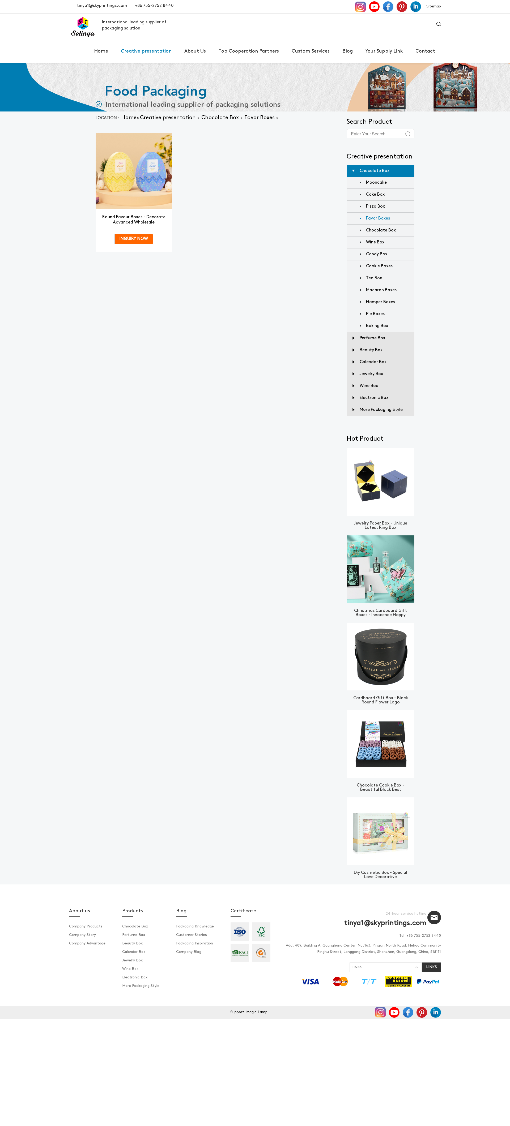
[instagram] (361, 6)
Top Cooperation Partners (249, 51)
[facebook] (388, 6)
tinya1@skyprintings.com (102, 6)
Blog (347, 51)
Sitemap (433, 6)
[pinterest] (402, 6)
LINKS (356, 967)
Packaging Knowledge (195, 927)
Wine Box (130, 969)
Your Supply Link (384, 51)
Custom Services (311, 51)
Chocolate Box (220, 118)
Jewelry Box (132, 960)
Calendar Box (133, 952)
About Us (195, 51)
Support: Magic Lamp (248, 1012)
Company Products (86, 927)
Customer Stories (191, 935)
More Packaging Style (140, 986)
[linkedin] (415, 6)
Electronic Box (134, 977)
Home (101, 51)
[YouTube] (375, 6)
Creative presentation (146, 51)
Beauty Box (132, 944)
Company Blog (188, 952)
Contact (425, 51)
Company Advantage (87, 944)
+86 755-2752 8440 (154, 6)
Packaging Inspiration (194, 944)
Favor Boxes (259, 118)
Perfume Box (133, 935)
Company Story (82, 935)
